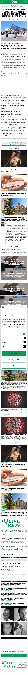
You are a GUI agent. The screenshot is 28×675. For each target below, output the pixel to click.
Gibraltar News (17, 133)
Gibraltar (12, 6)
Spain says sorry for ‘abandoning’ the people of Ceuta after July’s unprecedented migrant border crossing (14, 584)
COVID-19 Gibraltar (7, 142)
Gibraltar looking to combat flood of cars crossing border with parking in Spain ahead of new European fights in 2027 (14, 594)
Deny (14, 365)
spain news (15, 144)
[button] (26, 560)
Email (3, 642)
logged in (9, 249)
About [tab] (22, 311)
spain (10, 144)
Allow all (14, 353)
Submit (14, 655)
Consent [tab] (5, 311)
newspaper (5, 144)
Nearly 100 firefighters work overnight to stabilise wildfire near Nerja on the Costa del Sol (14, 589)
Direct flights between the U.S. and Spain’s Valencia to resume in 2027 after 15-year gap (12, 599)
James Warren (15, 19)
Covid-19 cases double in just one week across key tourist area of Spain (13, 194)
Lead (16, 6)
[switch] (24, 338)
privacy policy (20, 651)
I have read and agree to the (13, 651)
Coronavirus (5, 6)
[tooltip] (6, 243)
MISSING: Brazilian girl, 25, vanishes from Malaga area (12, 603)
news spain (22, 142)
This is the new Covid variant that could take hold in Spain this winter (13, 409)
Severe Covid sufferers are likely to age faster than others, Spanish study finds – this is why (13, 435)
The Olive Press (22, 144)
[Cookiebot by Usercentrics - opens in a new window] (20, 307)
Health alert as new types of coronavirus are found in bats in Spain (13, 170)
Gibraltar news (15, 142)
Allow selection (14, 359)
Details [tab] (14, 311)
